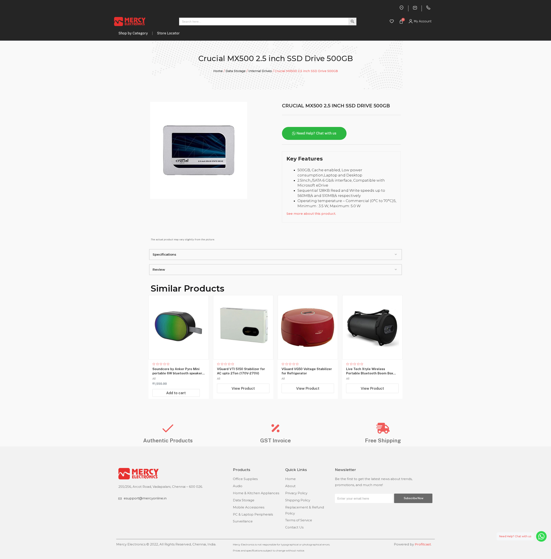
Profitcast (423, 544)
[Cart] (401, 21)
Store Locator (168, 33)
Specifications (164, 254)
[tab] (275, 254)
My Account (423, 21)
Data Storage (236, 71)
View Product (243, 388)
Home (218, 71)
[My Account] (411, 21)
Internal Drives (260, 71)
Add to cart (176, 393)
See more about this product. (311, 214)
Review (159, 269)
